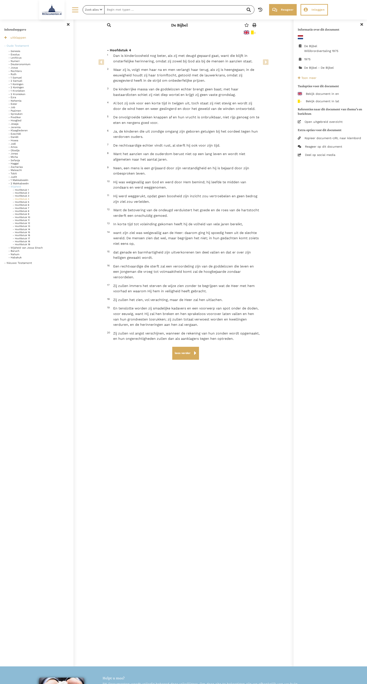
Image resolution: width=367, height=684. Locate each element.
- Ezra (12, 97)
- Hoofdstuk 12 (21, 223)
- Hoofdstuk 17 (21, 238)
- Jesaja (13, 123)
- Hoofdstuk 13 (21, 226)
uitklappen (18, 37)
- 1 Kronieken (16, 90)
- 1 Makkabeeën (18, 180)
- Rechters (15, 71)
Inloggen (318, 9)
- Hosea (13, 140)
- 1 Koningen (15, 84)
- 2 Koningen (16, 87)
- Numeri (14, 61)
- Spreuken (15, 113)
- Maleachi (15, 170)
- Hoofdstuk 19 (21, 244)
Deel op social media (320, 155)
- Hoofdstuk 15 (21, 232)
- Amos (12, 146)
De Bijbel (179, 25)
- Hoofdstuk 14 (21, 229)
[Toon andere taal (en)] (246, 32)
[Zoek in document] (109, 25)
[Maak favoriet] (246, 25)
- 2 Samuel (15, 80)
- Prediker (14, 117)
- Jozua (13, 67)
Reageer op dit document (323, 146)
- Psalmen (14, 110)
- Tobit (12, 173)
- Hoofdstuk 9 (21, 214)
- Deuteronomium (19, 64)
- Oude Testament (16, 45)
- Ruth (12, 74)
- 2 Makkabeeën (18, 183)
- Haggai (13, 163)
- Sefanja (14, 160)
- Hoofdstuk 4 (21, 199)
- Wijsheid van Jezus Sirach (25, 247)
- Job (11, 107)
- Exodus (14, 54)
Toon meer (308, 78)
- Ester (12, 103)
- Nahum (13, 254)
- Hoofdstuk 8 (21, 211)
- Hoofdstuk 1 (21, 190)
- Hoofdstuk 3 (21, 195)
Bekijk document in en (322, 93)
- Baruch (13, 250)
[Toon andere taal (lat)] (253, 32)
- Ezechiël (14, 133)
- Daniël (13, 137)
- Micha (13, 156)
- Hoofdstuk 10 (21, 217)
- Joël (12, 143)
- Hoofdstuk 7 (21, 208)
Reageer (287, 9)
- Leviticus (14, 57)
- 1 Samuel (15, 77)
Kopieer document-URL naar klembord (333, 138)
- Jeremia (14, 127)
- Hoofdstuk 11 (21, 220)
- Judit (12, 176)
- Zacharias (15, 166)
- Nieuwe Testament (18, 262)
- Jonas (13, 153)
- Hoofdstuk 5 (21, 202)
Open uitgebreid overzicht (324, 121)
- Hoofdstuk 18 (21, 241)
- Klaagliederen (18, 130)
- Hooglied (14, 120)
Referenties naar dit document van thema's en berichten (330, 111)
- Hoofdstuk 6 (21, 205)
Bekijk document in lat (322, 101)
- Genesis (14, 51)
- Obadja (14, 150)
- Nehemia (14, 100)
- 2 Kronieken (16, 94)
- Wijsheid (14, 186)
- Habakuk (15, 257)
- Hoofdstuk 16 (21, 235)
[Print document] (254, 25)
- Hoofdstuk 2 (21, 193)
